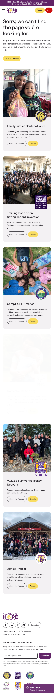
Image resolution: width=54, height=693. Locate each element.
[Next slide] (51, 3)
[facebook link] (5, 625)
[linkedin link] (11, 625)
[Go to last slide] (2, 3)
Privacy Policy (8, 634)
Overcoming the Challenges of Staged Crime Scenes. (27, 3)
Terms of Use (19, 634)
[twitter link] (17, 625)
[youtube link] (23, 625)
